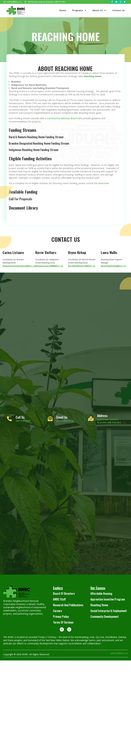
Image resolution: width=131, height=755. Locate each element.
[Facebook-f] (112, 2)
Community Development (104, 616)
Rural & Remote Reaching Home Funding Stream (36, 137)
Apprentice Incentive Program (107, 599)
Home (62, 10)
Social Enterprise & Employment (108, 611)
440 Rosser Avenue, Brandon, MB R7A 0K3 (109, 421)
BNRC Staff (59, 599)
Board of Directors (64, 593)
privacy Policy (61, 616)
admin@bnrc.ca (65, 420)
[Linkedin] (116, 2)
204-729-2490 (23, 420)
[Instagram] (120, 2)
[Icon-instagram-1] (69, 629)
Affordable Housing (101, 593)
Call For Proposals (20, 198)
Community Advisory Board (62, 118)
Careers (57, 611)
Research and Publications (68, 605)
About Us (97, 10)
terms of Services (63, 622)
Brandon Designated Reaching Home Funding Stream (39, 143)
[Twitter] (125, 2)
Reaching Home (99, 605)
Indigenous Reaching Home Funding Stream (33, 150)
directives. (103, 183)
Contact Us (118, 10)
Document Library (23, 208)
